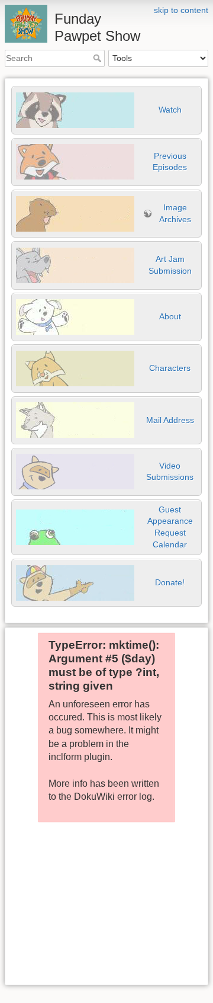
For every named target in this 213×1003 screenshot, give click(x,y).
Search (98, 58)
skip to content (181, 10)
